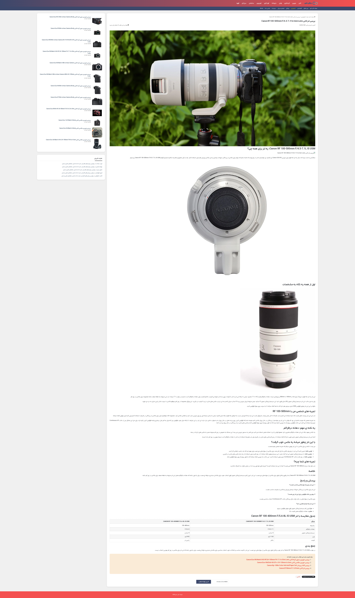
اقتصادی (299, 8)
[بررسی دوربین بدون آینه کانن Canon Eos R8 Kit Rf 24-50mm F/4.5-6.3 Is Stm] (97, 113)
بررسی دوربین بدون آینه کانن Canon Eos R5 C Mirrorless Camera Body (70, 17)
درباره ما (274, 8)
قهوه (237, 3)
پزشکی (287, 8)
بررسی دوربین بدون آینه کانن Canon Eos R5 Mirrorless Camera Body (71, 28)
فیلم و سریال (281, 8)
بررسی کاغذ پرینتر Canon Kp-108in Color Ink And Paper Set (288, 565)
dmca (261, 8)
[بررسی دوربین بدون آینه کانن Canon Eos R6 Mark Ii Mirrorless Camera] (97, 67)
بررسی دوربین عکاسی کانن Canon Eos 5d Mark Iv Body (75, 128)
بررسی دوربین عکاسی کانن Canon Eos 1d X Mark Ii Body (75, 120)
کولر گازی (266, 3)
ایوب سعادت (99, 163)
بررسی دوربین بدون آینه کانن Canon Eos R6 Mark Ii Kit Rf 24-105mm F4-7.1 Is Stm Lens (278, 560)
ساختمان (251, 3)
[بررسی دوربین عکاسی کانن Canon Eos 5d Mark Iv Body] (97, 132)
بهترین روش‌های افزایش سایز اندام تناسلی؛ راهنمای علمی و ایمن (78, 163)
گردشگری (287, 3)
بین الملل (306, 8)
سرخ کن (244, 3)
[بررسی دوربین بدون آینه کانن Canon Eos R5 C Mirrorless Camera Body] (97, 21)
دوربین (294, 3)
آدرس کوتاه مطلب (204, 582)
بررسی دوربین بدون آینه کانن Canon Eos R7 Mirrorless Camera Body (71, 97)
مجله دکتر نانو (313, 8)
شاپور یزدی (99, 170)
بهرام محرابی (99, 167)
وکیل (280, 3)
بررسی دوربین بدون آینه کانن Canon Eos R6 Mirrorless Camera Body (71, 86)
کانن (300, 3)
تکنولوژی (293, 8)
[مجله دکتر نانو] (311, 3)
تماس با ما (267, 8)
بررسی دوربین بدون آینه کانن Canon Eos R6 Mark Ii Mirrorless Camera (70, 63)
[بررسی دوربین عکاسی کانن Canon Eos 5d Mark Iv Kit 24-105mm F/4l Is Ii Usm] (97, 144)
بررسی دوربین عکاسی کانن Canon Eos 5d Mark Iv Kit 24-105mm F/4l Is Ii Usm (68, 140)
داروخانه (274, 3)
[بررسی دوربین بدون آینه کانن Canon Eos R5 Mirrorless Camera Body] (97, 32)
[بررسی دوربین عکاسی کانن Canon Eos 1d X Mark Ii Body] (97, 122)
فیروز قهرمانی (98, 173)
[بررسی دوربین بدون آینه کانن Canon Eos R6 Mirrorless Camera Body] (97, 90)
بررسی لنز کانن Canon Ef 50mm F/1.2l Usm (294, 568)
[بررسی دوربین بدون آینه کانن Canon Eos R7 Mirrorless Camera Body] (97, 101)
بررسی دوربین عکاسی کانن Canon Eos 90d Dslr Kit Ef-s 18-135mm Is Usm (283, 563)
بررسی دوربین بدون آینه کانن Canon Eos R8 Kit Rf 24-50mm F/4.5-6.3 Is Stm (68, 109)
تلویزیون (259, 3)
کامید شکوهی (98, 176)
